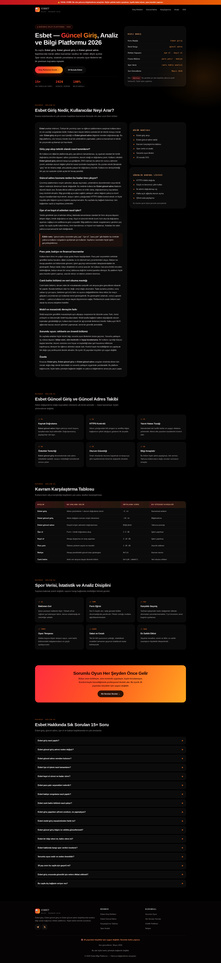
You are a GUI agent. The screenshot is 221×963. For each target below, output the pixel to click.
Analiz (176, 10)
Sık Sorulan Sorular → (110, 694)
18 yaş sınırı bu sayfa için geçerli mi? (54, 865)
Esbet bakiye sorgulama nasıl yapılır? (54, 794)
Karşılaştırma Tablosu (109, 924)
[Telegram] (37, 927)
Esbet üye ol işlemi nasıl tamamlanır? (54, 767)
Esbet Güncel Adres (108, 919)
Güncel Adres (151, 10)
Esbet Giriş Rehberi (108, 914)
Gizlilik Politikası (151, 924)
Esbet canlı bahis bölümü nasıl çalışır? (55, 803)
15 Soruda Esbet (75, 70)
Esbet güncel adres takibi (146, 140)
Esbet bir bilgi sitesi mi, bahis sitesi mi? (55, 839)
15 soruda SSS (142, 157)
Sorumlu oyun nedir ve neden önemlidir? (56, 856)
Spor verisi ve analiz (144, 149)
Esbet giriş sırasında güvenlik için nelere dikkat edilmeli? (63, 874)
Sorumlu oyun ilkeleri (145, 153)
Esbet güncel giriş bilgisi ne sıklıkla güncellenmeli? (60, 830)
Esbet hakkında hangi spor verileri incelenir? (58, 847)
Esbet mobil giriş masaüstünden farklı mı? (56, 821)
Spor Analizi (105, 928)
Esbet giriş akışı (143, 135)
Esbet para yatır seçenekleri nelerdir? (54, 785)
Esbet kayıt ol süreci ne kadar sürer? (54, 776)
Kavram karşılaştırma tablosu (148, 144)
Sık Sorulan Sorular (153, 919)
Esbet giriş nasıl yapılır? (48, 740)
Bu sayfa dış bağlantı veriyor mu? (53, 883)
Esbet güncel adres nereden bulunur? (54, 758)
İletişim (148, 928)
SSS (184, 10)
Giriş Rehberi (137, 10)
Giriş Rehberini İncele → (48, 70)
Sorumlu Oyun (151, 914)
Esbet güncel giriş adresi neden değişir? (56, 749)
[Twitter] (44, 927)
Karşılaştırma (165, 10)
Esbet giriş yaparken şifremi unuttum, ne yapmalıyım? (62, 812)
